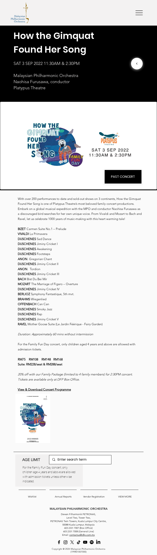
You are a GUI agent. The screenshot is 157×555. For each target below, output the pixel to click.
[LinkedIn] (98, 542)
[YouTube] (85, 542)
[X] (72, 542)
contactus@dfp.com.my (82, 534)
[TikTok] (78, 542)
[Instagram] (65, 542)
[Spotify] (91, 542)
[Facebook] (59, 542)
